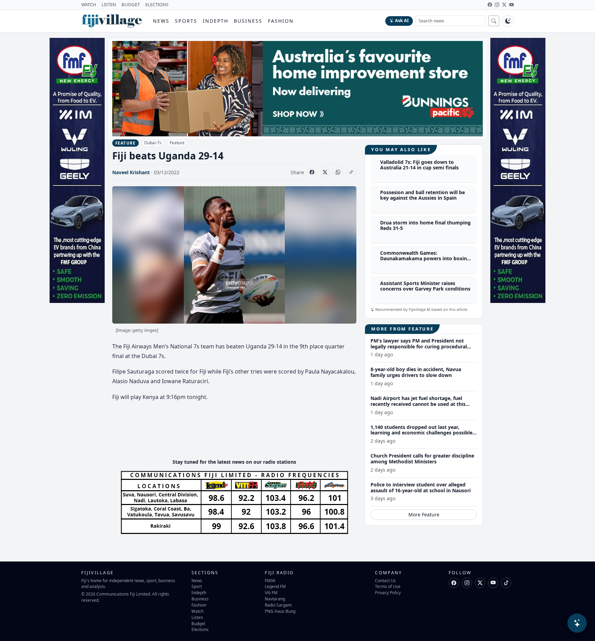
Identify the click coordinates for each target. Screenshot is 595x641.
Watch (197, 611)
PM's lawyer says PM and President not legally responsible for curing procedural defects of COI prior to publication (418, 346)
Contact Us (385, 580)
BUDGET (131, 4)
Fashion (281, 21)
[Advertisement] (237, 432)
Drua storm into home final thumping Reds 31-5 (425, 225)
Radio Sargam (278, 605)
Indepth (216, 21)
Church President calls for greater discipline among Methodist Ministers (422, 458)
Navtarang (275, 598)
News (161, 21)
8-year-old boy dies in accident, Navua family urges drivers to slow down (415, 372)
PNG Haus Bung (280, 611)
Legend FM (275, 586)
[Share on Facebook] (312, 172)
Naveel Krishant (131, 172)
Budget (198, 623)
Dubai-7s (152, 143)
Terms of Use (387, 586)
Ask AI (402, 20)
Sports (186, 21)
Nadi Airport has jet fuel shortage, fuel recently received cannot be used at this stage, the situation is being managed (418, 404)
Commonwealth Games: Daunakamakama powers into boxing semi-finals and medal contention (425, 259)
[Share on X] (325, 172)
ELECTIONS (156, 4)
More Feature (423, 514)
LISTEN (109, 4)
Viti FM (271, 592)
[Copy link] (351, 172)
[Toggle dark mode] (508, 21)
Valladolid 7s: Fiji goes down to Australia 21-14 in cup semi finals (419, 165)
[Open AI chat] (577, 623)
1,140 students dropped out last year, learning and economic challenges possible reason (421, 433)
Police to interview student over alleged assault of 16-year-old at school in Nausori (420, 487)
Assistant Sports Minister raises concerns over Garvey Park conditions (425, 286)
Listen (197, 617)
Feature (177, 143)
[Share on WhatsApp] (338, 172)
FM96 (270, 580)
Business (248, 21)
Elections (200, 629)
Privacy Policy (388, 592)
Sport (196, 586)
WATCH (88, 4)
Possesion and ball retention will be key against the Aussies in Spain (422, 195)
